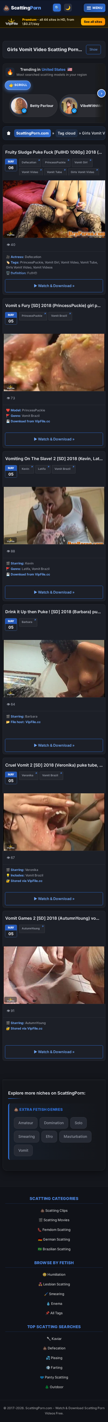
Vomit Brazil (59, 315)
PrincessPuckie (55, 162)
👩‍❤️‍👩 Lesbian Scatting (54, 1284)
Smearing (26, 1136)
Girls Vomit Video (82, 172)
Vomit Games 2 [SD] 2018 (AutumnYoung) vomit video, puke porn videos (54, 918)
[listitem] (33, 106)
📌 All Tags (54, 1313)
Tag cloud (66, 133)
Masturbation (75, 1136)
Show (93, 49)
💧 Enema (54, 1303)
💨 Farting (54, 1367)
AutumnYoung (31, 928)
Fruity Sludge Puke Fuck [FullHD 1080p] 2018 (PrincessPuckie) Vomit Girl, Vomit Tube (54, 152)
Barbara (27, 622)
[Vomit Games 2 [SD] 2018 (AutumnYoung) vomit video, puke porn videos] (54, 975)
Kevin (25, 469)
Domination (54, 1123)
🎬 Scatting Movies (54, 1220)
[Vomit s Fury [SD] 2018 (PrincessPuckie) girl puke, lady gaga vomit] (54, 362)
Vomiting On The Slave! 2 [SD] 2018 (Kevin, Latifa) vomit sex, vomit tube (54, 458)
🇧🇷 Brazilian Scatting (54, 1249)
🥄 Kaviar (54, 1339)
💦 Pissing (54, 1358)
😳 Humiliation (54, 1274)
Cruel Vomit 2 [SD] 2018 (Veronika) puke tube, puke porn (54, 765)
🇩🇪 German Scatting (54, 1239)
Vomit (23, 1150)
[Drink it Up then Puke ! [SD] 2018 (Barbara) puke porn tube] (54, 668)
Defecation (29, 162)
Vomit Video (30, 172)
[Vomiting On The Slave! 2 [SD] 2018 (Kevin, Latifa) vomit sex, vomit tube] (54, 515)
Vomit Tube (54, 172)
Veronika (27, 775)
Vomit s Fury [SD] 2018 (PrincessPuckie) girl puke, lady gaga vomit (54, 305)
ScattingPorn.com (32, 133)
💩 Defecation (54, 1348)
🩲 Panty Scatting (54, 1377)
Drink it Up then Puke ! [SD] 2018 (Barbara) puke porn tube (54, 611)
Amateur (25, 1123)
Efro (49, 1136)
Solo (78, 1123)
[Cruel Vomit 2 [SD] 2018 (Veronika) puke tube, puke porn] (54, 821)
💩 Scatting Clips (54, 1210)
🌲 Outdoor (54, 1387)
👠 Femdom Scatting (54, 1229)
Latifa (42, 469)
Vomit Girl (81, 162)
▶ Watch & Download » (54, 285)
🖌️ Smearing (54, 1294)
